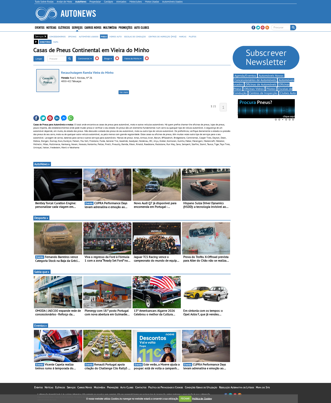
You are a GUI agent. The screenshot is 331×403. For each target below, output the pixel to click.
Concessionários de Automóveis (255, 80)
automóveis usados (88, 36)
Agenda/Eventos (245, 76)
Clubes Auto (288, 93)
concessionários (57, 36)
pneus (104, 36)
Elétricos (60, 387)
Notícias (49, 387)
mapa (55, 41)
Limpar (38, 58)
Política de (202, 398)
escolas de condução (135, 36)
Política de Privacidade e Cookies (165, 387)
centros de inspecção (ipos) (162, 36)
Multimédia (110, 27)
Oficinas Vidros (254, 89)
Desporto (40, 218)
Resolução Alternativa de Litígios (236, 387)
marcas (182, 36)
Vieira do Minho (132, 58)
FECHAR (185, 398)
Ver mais (124, 92)
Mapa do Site (263, 387)
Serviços (71, 387)
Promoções (125, 27)
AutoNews (41, 164)
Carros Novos (92, 27)
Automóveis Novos (271, 76)
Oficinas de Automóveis (261, 84)
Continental (84, 58)
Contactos (140, 387)
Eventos (39, 27)
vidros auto (115, 36)
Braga (107, 58)
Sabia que (40, 272)
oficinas (72, 36)
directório (45, 41)
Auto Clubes (126, 387)
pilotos (192, 36)
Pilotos (271, 89)
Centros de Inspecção (263, 93)
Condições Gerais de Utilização (201, 387)
